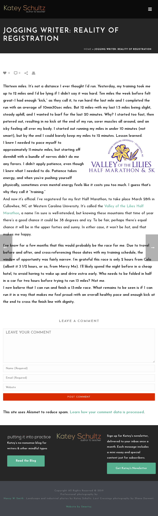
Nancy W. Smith (14, 498)
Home (87, 49)
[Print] (35, 72)
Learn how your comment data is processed (107, 412)
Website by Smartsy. (79, 507)
